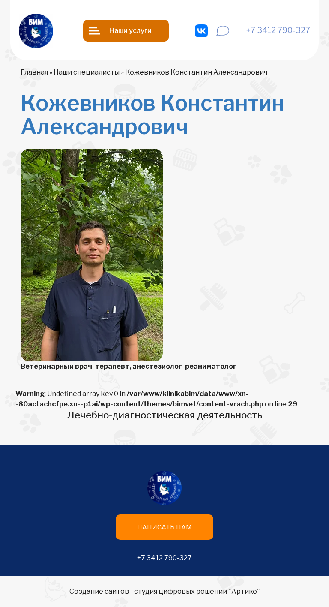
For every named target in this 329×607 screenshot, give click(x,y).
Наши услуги (130, 31)
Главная (34, 72)
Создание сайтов (99, 591)
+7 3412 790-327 (164, 558)
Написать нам (164, 527)
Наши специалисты (87, 72)
